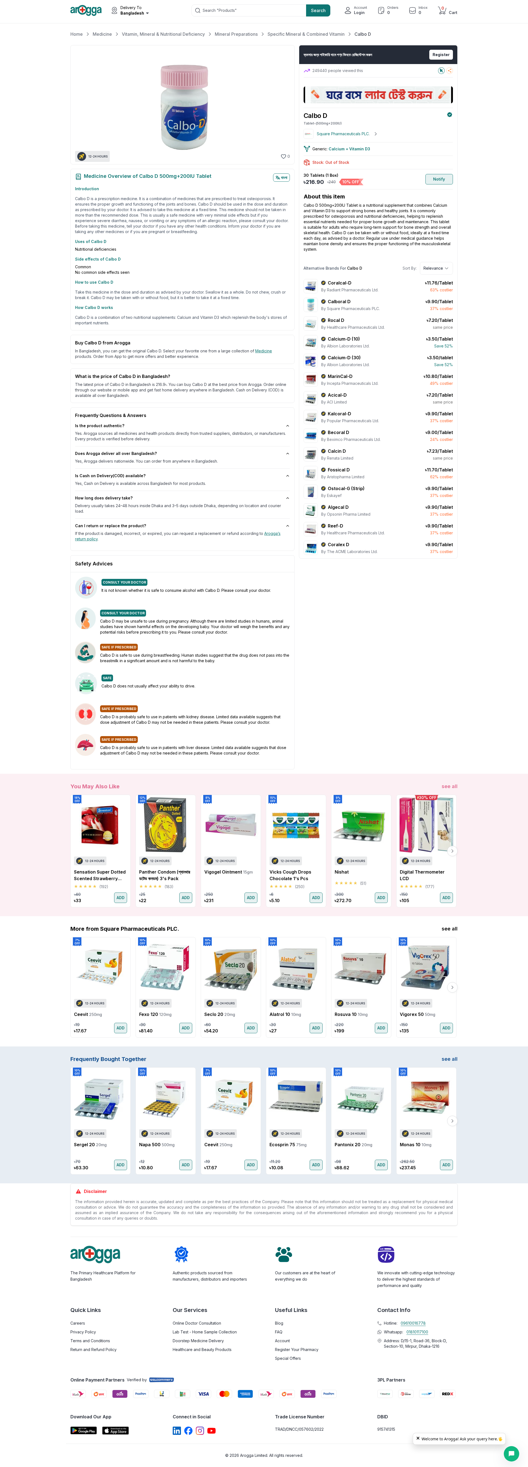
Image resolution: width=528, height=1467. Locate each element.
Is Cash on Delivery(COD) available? (110, 475)
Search (318, 10)
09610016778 (413, 1323)
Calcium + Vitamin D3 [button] (349, 149)
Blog (279, 1323)
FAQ (278, 1332)
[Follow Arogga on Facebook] (188, 1431)
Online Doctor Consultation (197, 1323)
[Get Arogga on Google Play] (83, 1431)
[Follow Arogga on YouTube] (211, 1431)
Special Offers (288, 1358)
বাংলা (284, 177)
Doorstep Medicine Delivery (198, 1340)
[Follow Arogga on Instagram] (200, 1431)
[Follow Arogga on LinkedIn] (177, 1431)
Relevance (433, 268)
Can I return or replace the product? (110, 525)
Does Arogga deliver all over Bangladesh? (116, 453)
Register (441, 54)
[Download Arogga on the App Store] (115, 1431)
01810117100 (417, 1332)
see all (450, 786)
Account (282, 1340)
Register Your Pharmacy (296, 1349)
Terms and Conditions (90, 1340)
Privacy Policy (83, 1332)
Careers (77, 1323)
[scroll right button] (452, 851)
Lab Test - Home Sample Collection (205, 1332)
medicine (263, 351)
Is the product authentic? (99, 425)
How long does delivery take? (104, 498)
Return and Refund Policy (93, 1349)
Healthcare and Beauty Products (202, 1349)
